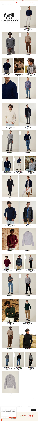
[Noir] (10, 54)
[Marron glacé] (12, 393)
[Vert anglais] (28, 28)
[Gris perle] (25, 28)
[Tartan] (30, 367)
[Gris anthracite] (8, 171)
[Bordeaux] (27, 28)
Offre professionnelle (13, 418)
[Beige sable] (29, 28)
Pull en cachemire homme (23, 415)
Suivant (34, 398)
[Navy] (7, 54)
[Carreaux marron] (28, 126)
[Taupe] (7, 73)
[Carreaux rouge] (19, 269)
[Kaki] (17, 269)
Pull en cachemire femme (23, 416)
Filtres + (34, 4)
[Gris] (10, 197)
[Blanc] (11, 224)
